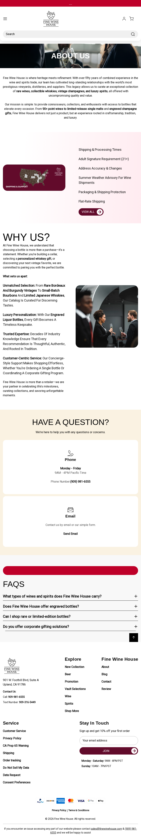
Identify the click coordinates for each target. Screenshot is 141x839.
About (105, 667)
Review (106, 689)
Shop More (72, 711)
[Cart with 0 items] (133, 19)
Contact (106, 681)
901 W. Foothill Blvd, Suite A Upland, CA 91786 (21, 682)
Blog (104, 674)
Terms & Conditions (78, 810)
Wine (68, 696)
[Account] (124, 19)
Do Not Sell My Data (16, 767)
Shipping (8, 753)
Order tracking (12, 760)
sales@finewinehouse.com (106, 828)
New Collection (74, 667)
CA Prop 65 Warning (16, 745)
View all (88, 212)
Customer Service (14, 731)
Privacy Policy (12, 738)
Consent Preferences (16, 782)
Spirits (69, 703)
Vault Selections (75, 689)
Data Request (11, 775)
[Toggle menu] (5, 19)
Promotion (71, 681)
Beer (68, 674)
